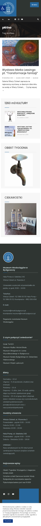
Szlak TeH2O (8, 344)
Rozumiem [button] (8, 521)
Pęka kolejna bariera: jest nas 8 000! (17, 482)
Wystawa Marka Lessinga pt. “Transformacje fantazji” (20, 71)
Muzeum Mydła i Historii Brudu (15, 347)
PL (3, 19)
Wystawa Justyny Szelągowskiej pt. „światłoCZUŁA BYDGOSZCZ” (24, 129)
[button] (3, 8)
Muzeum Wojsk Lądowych (13, 363)
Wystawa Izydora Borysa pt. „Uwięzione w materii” (26, 113)
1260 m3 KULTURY (16, 103)
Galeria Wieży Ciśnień (23, 78)
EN (9, 19)
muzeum (35, 78)
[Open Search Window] (37, 19)
